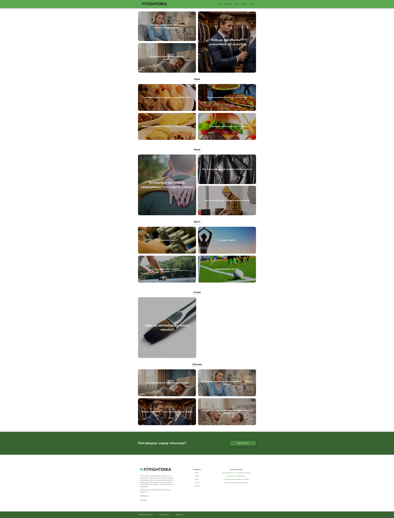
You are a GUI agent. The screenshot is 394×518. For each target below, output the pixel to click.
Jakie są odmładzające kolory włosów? (167, 327)
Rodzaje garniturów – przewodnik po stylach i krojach (227, 42)
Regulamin (179, 514)
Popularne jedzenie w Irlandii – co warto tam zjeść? (167, 97)
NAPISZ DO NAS (243, 443)
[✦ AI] (239, 72)
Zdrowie (228, 4)
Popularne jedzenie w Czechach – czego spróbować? (167, 126)
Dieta (219, 4)
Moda (252, 4)
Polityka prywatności (145, 514)
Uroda (245, 4)
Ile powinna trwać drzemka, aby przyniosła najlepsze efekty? (227, 411)
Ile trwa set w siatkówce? (236, 476)
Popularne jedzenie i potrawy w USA (227, 126)
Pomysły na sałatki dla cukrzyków (236, 482)
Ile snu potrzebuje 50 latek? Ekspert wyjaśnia (167, 58)
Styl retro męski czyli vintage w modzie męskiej (226, 200)
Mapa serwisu (164, 514)
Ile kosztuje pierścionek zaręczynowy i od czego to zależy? (167, 185)
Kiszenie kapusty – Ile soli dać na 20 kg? (236, 473)
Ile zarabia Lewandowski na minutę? (236, 479)
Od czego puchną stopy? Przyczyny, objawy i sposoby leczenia (167, 26)
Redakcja (144, 496)
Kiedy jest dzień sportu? (227, 269)
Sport (237, 4)
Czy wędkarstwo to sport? (167, 269)
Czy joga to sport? (227, 240)
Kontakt (143, 500)
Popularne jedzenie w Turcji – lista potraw (227, 97)
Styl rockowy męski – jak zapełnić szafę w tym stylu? (227, 169)
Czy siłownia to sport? (167, 240)
